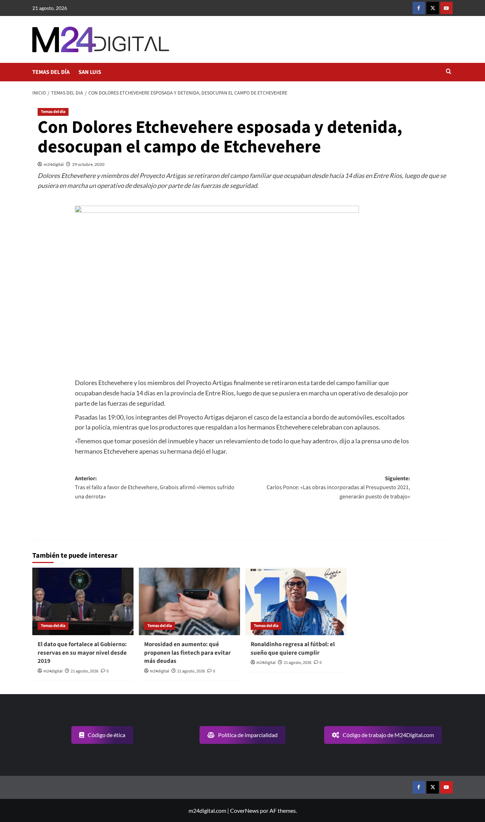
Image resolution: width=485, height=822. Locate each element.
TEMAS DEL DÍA (51, 72)
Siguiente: (338, 488)
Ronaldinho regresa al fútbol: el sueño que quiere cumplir (293, 648)
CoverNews (244, 810)
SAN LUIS (89, 72)
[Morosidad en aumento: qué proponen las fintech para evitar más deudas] (189, 601)
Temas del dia (53, 112)
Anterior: (154, 488)
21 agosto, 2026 (84, 671)
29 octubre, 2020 (88, 164)
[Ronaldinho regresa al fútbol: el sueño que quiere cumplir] (296, 601)
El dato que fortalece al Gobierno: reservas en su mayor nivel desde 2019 (82, 653)
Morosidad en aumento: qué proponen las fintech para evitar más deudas (187, 653)
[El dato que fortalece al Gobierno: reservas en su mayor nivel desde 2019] (82, 601)
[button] (448, 72)
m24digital (54, 164)
